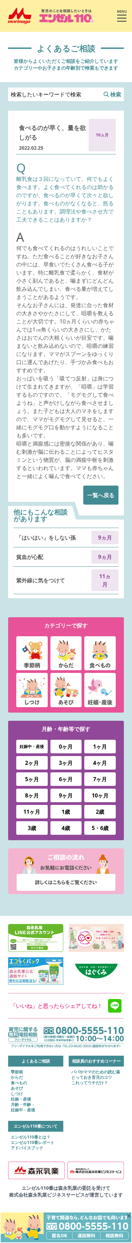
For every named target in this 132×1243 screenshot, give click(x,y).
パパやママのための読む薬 (95, 1072)
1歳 (66, 811)
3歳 (32, 828)
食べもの (19, 1083)
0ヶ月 (66, 746)
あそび (17, 1088)
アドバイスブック (27, 1148)
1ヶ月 (100, 746)
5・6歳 (100, 828)
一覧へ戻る (100, 495)
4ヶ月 (100, 763)
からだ (17, 1077)
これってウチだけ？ (89, 1083)
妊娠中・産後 (32, 746)
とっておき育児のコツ (91, 1077)
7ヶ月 (100, 779)
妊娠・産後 (21, 1099)
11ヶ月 (31, 811)
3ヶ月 (66, 763)
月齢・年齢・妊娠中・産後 (23, 1107)
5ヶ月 (32, 779)
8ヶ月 (32, 795)
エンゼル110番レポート (32, 1142)
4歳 (66, 828)
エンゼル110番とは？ (30, 1137)
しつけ (17, 1093)
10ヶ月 (100, 795)
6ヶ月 (66, 779)
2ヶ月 (32, 763)
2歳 (100, 811)
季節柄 (17, 1072)
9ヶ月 (66, 795)
